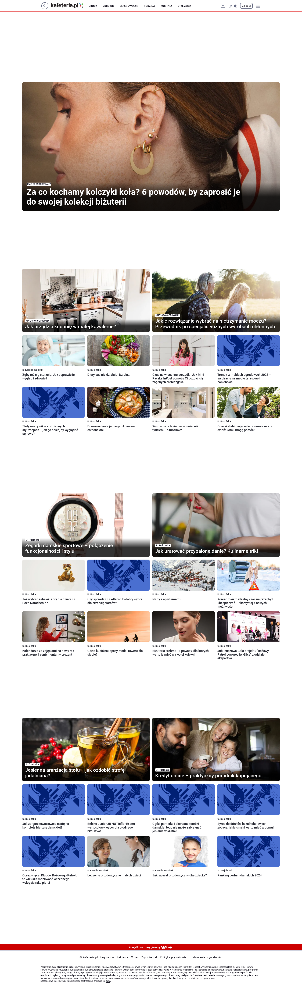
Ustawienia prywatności (205, 957)
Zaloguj (246, 5)
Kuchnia (166, 6)
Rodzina (149, 6)
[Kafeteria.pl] (69, 6)
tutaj (108, 980)
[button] (233, 6)
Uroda (92, 6)
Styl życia (184, 6)
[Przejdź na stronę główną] (44, 8)
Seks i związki (129, 6)
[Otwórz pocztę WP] (223, 6)
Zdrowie (108, 6)
